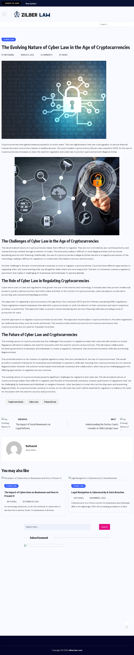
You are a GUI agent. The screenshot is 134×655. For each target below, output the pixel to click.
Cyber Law (33, 402)
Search (104, 527)
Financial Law (50, 402)
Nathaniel (12, 501)
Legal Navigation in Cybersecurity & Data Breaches (97, 492)
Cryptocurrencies (15, 402)
